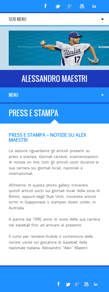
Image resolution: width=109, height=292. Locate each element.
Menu (13, 95)
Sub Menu (17, 19)
